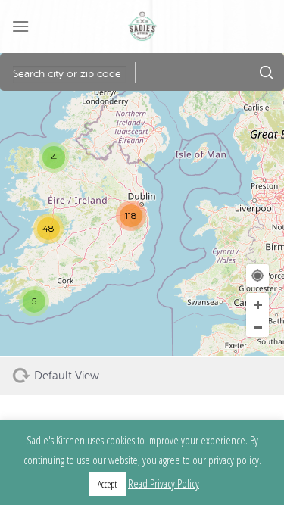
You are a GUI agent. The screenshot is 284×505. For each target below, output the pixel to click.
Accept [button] (107, 484)
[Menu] (20, 26)
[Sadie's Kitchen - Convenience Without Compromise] (142, 26)
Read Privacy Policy (163, 483)
